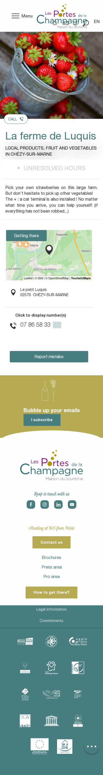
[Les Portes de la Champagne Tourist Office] (61, 16)
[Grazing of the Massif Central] (78, 668)
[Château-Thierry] (78, 641)
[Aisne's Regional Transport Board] (78, 694)
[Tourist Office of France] (25, 694)
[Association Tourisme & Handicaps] (65, 746)
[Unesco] (51, 721)
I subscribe (42, 419)
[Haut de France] (51, 668)
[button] (97, 21)
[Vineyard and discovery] (78, 721)
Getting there (26, 235)
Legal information (51, 609)
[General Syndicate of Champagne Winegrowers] (25, 721)
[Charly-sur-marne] (51, 641)
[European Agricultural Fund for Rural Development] (39, 746)
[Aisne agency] (25, 641)
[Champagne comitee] (25, 668)
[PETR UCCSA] (51, 694)
